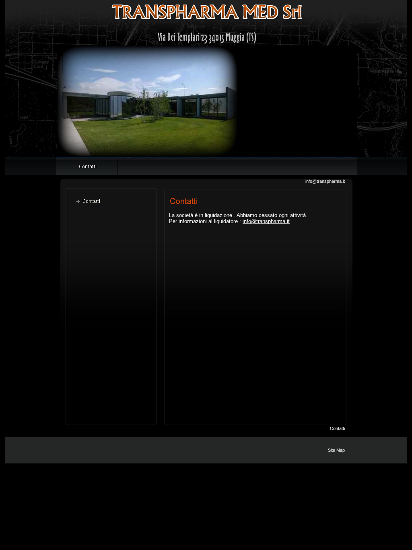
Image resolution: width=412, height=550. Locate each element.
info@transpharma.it (325, 181)
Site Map (336, 450)
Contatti (337, 428)
